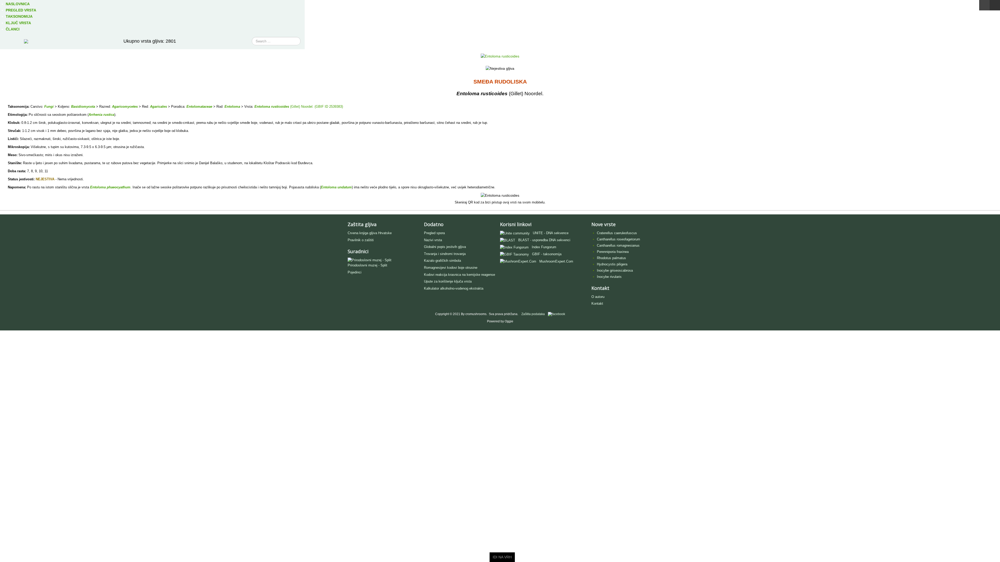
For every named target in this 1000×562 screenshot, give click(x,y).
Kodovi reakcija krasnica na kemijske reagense (459, 275)
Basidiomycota (83, 106)
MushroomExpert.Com (556, 261)
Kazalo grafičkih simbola (442, 261)
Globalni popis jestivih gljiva (445, 247)
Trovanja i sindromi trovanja (445, 254)
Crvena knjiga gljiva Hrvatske (370, 233)
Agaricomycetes (125, 106)
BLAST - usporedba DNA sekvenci (544, 240)
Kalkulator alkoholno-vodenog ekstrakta (453, 288)
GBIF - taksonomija (546, 254)
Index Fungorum (544, 247)
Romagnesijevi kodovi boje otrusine (450, 268)
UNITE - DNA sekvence (550, 233)
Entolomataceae (199, 106)
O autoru (597, 297)
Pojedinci (354, 272)
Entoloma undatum (336, 187)
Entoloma (232, 106)
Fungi (49, 106)
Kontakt (597, 303)
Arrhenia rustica (101, 115)
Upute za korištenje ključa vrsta (448, 281)
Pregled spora (434, 233)
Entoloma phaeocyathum (110, 187)
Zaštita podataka (533, 314)
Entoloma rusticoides (271, 106)
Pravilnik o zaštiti (361, 240)
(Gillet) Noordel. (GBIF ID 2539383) (316, 106)
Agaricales (158, 106)
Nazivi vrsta (433, 240)
